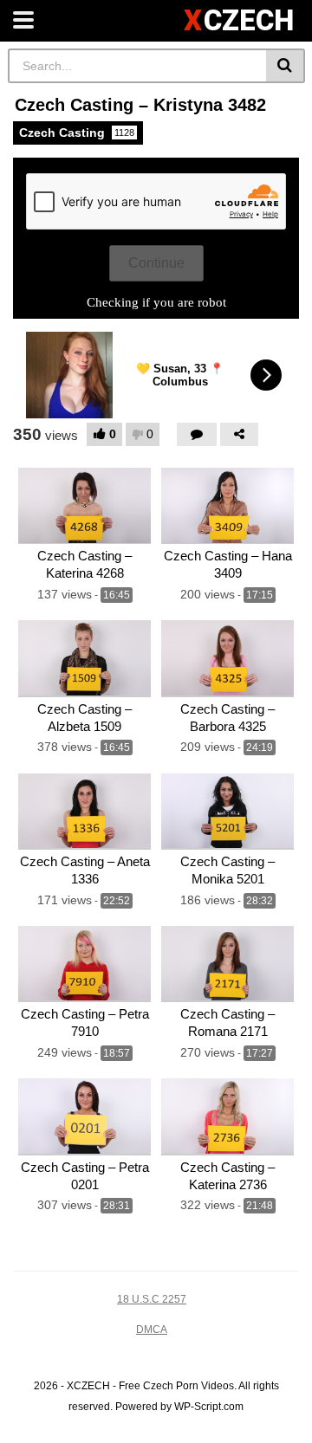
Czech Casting (76, 132)
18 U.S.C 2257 (151, 1299)
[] (285, 66)
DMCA (151, 1329)
